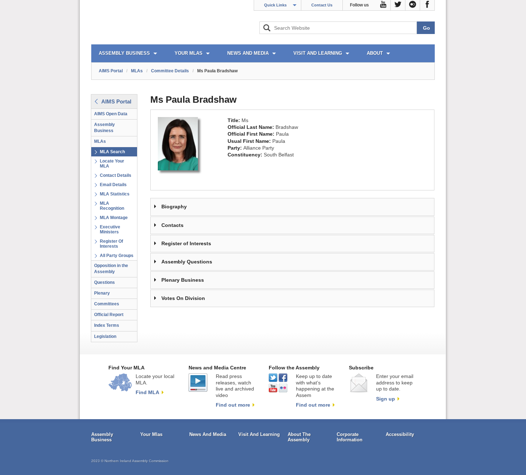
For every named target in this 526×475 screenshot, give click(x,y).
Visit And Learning (259, 434)
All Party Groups (116, 255)
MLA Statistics (115, 194)
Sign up (385, 399)
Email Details (113, 184)
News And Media (207, 434)
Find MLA (147, 392)
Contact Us (321, 5)
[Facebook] (427, 5)
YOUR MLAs (189, 53)
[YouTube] (383, 5)
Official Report (108, 314)
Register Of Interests (111, 244)
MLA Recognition (112, 206)
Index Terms (106, 325)
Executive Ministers (110, 229)
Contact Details (115, 175)
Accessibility (400, 434)
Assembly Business (104, 127)
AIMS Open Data (110, 113)
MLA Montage (114, 217)
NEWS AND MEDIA (248, 53)
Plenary (102, 293)
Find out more (233, 405)
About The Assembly (299, 437)
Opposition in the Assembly (111, 268)
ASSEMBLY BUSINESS (124, 53)
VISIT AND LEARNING (317, 53)
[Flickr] (412, 5)
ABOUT (375, 53)
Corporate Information (349, 437)
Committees (106, 303)
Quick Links (275, 5)
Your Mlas (151, 434)
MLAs (137, 70)
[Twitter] (398, 5)
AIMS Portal (111, 70)
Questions (104, 282)
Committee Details (170, 70)
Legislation (105, 336)
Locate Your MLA (112, 164)
